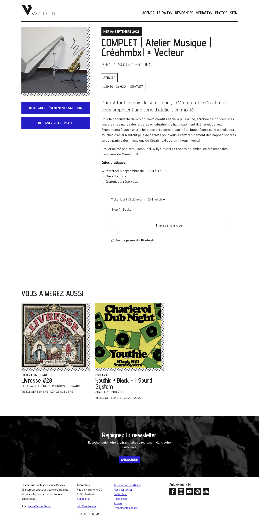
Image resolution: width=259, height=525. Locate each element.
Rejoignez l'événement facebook (55, 108)
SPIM (234, 13)
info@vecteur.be (87, 506)
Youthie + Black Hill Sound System (123, 383)
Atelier (109, 78)
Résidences (184, 13)
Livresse (46, 375)
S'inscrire (129, 460)
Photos (221, 13)
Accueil (118, 503)
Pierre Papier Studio (39, 506)
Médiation (204, 13)
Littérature (30, 375)
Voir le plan (83, 499)
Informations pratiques (127, 485)
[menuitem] (147, 13)
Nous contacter (123, 489)
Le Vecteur (120, 494)
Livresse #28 (36, 380)
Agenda (148, 13)
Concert (101, 375)
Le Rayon (164, 13)
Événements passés (126, 508)
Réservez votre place (55, 123)
